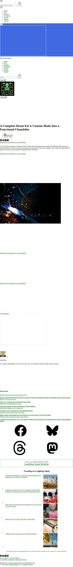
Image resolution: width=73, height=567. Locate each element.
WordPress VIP (30, 563)
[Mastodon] (52, 454)
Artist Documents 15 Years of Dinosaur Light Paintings (17, 406)
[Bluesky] (3, 140)
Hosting (6, 65)
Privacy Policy (4, 558)
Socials (6, 68)
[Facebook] (1, 140)
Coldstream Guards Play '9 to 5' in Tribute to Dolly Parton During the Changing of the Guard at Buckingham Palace (22, 491)
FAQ (5, 63)
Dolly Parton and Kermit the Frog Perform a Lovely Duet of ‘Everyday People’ (25, 415)
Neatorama (5, 313)
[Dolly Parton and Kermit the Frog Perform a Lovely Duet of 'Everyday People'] (50, 517)
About (6, 61)
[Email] (8, 140)
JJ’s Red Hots (4, 146)
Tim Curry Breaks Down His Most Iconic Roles (15, 402)
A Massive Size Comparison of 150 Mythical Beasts (16, 411)
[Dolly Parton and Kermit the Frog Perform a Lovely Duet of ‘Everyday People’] (12, 412)
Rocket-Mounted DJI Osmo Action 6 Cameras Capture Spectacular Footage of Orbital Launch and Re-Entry (35, 397)
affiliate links (24, 551)
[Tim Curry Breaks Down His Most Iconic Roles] (8, 399)
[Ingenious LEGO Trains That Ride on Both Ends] (50, 532)
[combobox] (9, 77)
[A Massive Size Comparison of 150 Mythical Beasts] (11, 408)
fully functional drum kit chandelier (26, 148)
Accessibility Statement (7, 559)
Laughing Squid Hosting (36, 464)
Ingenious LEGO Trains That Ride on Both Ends (20, 519)
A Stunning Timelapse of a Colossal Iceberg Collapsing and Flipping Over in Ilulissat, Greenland (23, 476)
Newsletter (7, 66)
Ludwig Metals (4, 148)
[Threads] (6, 140)
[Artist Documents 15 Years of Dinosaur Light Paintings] (10, 404)
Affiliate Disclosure (21, 559)
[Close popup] (1, 24)
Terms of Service (15, 558)
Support (6, 70)
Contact (6, 71)
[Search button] (19, 76)
